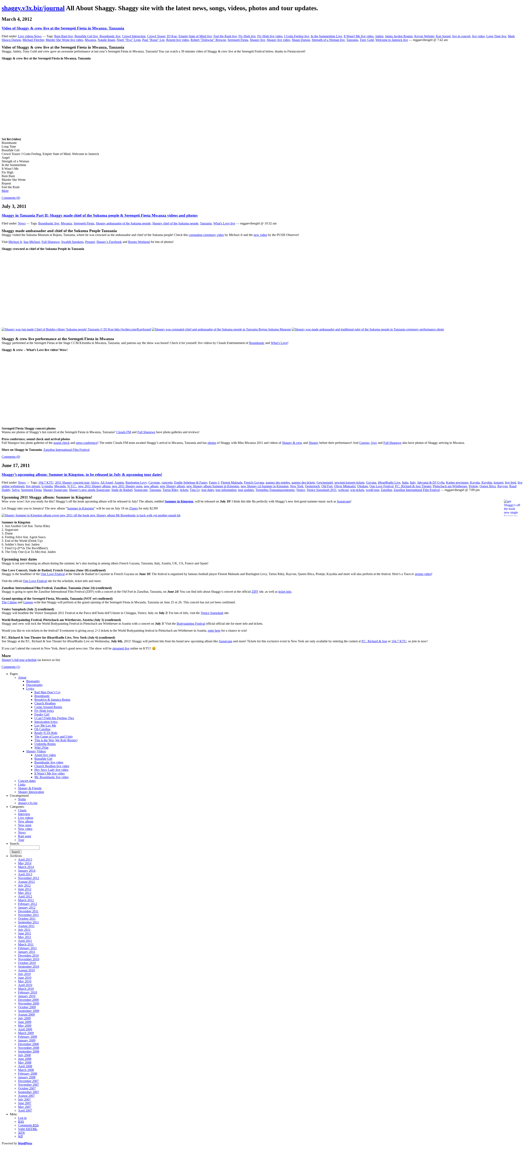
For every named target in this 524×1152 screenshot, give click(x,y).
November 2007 (28, 1084)
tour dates (207, 490)
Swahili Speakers (72, 242)
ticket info (284, 591)
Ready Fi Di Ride (45, 733)
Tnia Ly (195, 490)
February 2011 (27, 948)
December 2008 (28, 1044)
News (38, 36)
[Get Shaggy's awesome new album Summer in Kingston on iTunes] (91, 515)
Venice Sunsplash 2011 (322, 490)
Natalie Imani (106, 40)
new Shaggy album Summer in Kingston (212, 486)
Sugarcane (141, 490)
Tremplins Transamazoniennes (275, 490)
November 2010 (28, 959)
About (22, 677)
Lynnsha (47, 486)
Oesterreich (312, 486)
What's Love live (224, 223)
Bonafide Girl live (86, 36)
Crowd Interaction (134, 36)
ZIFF (255, 591)
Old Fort (326, 486)
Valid (27, 1129)
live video (478, 36)
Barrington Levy (136, 482)
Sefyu (15, 490)
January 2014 (26, 870)
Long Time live (496, 36)
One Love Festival (381, 486)
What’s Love (279, 343)
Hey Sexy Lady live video (51, 769)
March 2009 (26, 1033)
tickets (184, 490)
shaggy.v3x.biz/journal (33, 8)
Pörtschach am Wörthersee (450, 486)
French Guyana (254, 482)
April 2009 (25, 1029)
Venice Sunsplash (212, 613)
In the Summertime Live (326, 36)
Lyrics (30, 688)
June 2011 (24, 933)
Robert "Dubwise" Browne (208, 40)
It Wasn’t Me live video (49, 773)
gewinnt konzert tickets (349, 482)
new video (260, 235)
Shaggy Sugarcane (55, 490)
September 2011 (28, 922)
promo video (423, 574)
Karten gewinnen (457, 482)
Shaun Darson (301, 40)
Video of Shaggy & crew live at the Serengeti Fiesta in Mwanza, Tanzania (63, 28)
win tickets (357, 490)
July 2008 (24, 1055)
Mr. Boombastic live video (51, 777)
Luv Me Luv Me (45, 725)
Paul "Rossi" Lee (153, 40)
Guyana (371, 482)
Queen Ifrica (488, 486)
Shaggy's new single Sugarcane (89, 490)
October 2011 (27, 918)
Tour (21, 840)
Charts (22, 810)
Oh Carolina (42, 729)
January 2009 (26, 1040)
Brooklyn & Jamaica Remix (52, 699)
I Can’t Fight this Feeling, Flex (54, 718)
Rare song (24, 836)
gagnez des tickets (303, 482)
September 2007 (28, 1092)
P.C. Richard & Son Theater (413, 486)
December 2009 (28, 1000)
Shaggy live (257, 40)
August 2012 (26, 881)
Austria (119, 482)
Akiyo (95, 482)
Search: (14, 843)
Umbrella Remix (45, 744)
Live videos (25, 36)
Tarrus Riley (170, 490)
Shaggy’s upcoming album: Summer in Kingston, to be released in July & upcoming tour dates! (82, 474)
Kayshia (486, 482)
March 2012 (26, 900)
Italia (405, 482)
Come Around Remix (48, 707)
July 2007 (24, 1099)
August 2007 (26, 1095)
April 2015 (25, 859)
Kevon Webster (424, 36)
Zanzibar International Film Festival (66, 449)
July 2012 (24, 885)
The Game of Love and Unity (53, 736)
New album (25, 821)
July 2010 (24, 974)
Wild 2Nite (41, 747)
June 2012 (24, 889)
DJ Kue (172, 36)
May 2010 (24, 981)
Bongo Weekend (139, 242)
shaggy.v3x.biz (27, 803)
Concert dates (27, 781)
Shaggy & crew (292, 442)
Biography (33, 681)
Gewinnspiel (324, 482)
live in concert (461, 36)
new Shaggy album (172, 486)
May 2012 (24, 892)
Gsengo (364, 442)
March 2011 (26, 944)
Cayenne (154, 482)
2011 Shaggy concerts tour (72, 482)
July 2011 (24, 929)
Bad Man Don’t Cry (47, 692)
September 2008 (28, 1051)
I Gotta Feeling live (296, 36)
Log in (22, 1118)
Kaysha (475, 482)
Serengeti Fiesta (238, 40)
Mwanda (60, 486)
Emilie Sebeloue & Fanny (190, 482)
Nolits (22, 799)
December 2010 (28, 955)
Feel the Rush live (225, 36)
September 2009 (28, 1011)
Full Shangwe (51, 242)
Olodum (362, 486)
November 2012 (28, 878)
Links (21, 784)
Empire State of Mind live (195, 36)
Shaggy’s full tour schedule (19, 660)
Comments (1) (11, 667)
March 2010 (26, 988)
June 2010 (24, 977)
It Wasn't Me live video (359, 36)
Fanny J (214, 482)
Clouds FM (123, 432)
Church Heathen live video (51, 766)
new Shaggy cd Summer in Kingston (264, 486)
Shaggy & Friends (30, 788)
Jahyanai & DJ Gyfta (430, 482)
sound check (61, 442)
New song (24, 825)
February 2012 (27, 904)
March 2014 (26, 867)
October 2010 (27, 963)
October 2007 (27, 1088)
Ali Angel (106, 482)
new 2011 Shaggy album (94, 486)
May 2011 (24, 937)
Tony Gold (367, 40)
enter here (214, 630)
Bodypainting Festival (191, 623)
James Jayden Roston (399, 36)
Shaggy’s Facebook (109, 242)
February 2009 (27, 1036)
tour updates (246, 490)
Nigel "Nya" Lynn (129, 40)
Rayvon (502, 486)
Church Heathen (45, 703)
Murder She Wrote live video (64, 40)
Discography (34, 685)
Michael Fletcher (33, 40)
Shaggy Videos (36, 751)
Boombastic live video (48, 762)
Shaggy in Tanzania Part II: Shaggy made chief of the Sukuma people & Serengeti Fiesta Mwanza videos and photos (100, 215)
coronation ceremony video (206, 235)
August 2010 (26, 970)
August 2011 (26, 926)
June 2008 (24, 1059)
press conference (86, 442)
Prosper (90, 242)
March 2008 (26, 1070)
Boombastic (256, 343)
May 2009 (24, 1025)
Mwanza (90, 40)
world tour (372, 490)
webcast (343, 490)
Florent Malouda (231, 482)
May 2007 (24, 1107)
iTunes (133, 508)
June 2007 (24, 1103)
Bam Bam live (63, 36)
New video (25, 829)
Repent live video (177, 40)
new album (151, 486)
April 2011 (25, 940)
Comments (28, 1125)
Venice (300, 490)
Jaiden (379, 36)
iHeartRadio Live (389, 482)
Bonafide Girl (43, 758)
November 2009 (28, 1003)
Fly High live (247, 36)
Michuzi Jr (15, 242)
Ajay (374, 442)
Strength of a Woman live (328, 40)
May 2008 (24, 1062)
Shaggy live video (278, 40)
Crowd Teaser (156, 36)
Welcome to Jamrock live (391, 40)
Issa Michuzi (32, 242)
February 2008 (27, 1073)
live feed (510, 482)
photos (212, 442)
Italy (413, 482)
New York (296, 486)
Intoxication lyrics (46, 722)
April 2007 (25, 1110)
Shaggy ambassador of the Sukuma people (123, 223)
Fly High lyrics (44, 710)
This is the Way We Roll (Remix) (55, 740)
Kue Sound (443, 36)
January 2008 (26, 1077)
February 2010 (27, 992)
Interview (24, 814)
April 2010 (25, 985)
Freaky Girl (41, 714)
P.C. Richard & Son (374, 641)
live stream (33, 486)
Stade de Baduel (121, 490)
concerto (167, 482)
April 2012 (25, 896)
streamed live (120, 648)
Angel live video (45, 755)
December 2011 (28, 911)
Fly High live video (269, 36)
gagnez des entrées (278, 482)
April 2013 (25, 874)
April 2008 (25, 1066)
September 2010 (28, 966)
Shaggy (313, 442)
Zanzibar (386, 490)
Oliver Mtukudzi (345, 486)
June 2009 (24, 1022)
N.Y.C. (72, 486)
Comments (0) (11, 197)
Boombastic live (109, 36)
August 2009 (26, 1014)
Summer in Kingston (179, 501)
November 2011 (28, 915)
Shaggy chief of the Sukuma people (175, 223)
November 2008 (28, 1047)
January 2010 (26, 996)
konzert (498, 482)
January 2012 (26, 907)
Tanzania (352, 40)
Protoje (473, 486)
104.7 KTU (45, 482)
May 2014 (24, 863)
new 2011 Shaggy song (127, 486)
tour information (226, 490)
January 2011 (26, 952)
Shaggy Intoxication (31, 792)
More (5, 191)
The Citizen (9, 602)
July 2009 (24, 1018)
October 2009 (27, 1007)
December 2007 (28, 1081)
